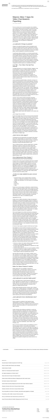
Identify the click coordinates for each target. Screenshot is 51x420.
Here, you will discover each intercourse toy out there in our (13, 396)
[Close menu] (9, 3)
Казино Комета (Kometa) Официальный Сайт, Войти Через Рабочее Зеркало (17, 383)
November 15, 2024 (46, 365)
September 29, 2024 (46, 373)
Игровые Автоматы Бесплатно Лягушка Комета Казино (13, 386)
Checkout (34, 5)
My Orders (13, 8)
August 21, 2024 (47, 388)
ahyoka (16, 23)
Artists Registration (27, 5)
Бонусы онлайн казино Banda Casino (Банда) (11, 365)
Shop (27, 8)
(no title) (13, 5)
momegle (31, 165)
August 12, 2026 (47, 391)
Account (17, 5)
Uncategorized (19, 23)
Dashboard (19, 6)
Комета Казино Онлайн (6, 368)
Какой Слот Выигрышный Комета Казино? (10, 370)
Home (23, 6)
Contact (37, 5)
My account (44, 6)
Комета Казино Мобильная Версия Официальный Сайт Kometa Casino (16, 378)
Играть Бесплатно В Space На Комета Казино (11, 375)
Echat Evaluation (5, 349)
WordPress (47, 417)
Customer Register (15, 6)
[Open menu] (48, 1)
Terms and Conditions (34, 8)
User (38, 8)
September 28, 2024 (46, 378)
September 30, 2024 (46, 370)
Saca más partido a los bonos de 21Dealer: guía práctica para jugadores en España (18, 391)
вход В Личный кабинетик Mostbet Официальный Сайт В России (15, 399)
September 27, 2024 (46, 383)
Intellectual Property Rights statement (30, 6)
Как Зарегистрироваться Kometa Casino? (10, 373)
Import (20, 7)
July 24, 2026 (47, 396)
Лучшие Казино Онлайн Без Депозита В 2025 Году (12, 362)
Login (37, 6)
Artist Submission (21, 5)
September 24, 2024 (46, 386)
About (15, 5)
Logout (39, 6)
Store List (29, 8)
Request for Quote (23, 8)
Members (41, 6)
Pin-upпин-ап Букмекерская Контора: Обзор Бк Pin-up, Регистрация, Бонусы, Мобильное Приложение (31, 349)
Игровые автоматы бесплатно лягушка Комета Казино (13, 388)
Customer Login (40, 5)
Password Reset (17, 8)
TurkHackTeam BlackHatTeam (11, 409)
